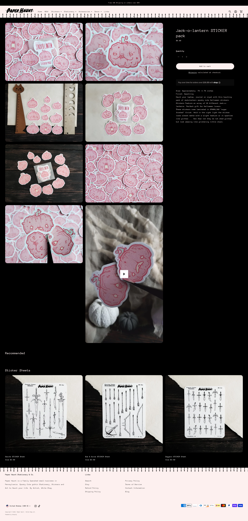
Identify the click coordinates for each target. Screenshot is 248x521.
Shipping (193, 72)
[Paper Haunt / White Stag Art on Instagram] (35, 506)
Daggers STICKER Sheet (175, 457)
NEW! (47, 12)
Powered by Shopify (11, 514)
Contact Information (135, 488)
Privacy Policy (132, 481)
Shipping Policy (93, 492)
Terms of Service (133, 484)
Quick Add (44, 449)
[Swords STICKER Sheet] (44, 414)
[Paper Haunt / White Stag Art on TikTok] (39, 506)
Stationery (69, 12)
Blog (127, 492)
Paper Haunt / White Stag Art (26, 512)
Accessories (84, 12)
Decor (97, 12)
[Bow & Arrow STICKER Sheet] (124, 414)
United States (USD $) (19, 506)
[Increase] (186, 57)
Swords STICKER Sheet (15, 457)
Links (106, 12)
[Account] (235, 11)
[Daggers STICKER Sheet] (204, 414)
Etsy (87, 484)
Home (40, 12)
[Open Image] (44, 52)
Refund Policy (92, 488)
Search (88, 481)
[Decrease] (178, 57)
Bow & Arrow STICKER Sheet (97, 457)
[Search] (230, 11)
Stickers (55, 12)
